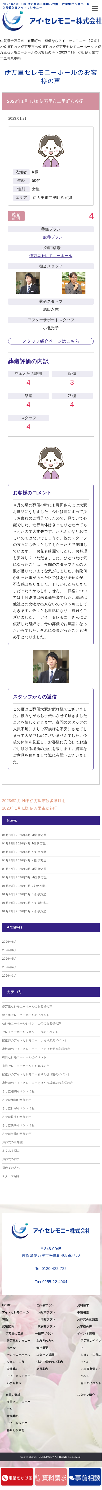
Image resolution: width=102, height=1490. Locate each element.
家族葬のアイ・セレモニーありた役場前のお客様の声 (37, 1083)
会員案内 (42, 1369)
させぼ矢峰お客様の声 (17, 1133)
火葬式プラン (46, 1312)
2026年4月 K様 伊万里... (25, 852)
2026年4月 (9, 967)
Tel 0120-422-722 (51, 1269)
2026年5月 (9, 958)
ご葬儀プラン (45, 1305)
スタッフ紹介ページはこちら (51, 341)
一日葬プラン (46, 1319)
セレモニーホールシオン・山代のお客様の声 (31, 1023)
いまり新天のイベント (91, 1372)
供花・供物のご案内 (49, 1361)
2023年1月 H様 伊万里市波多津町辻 (33, 801)
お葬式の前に (11, 1159)
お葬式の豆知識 (12, 1142)
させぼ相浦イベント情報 (18, 1091)
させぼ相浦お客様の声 (17, 1099)
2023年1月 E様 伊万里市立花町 (29, 808)
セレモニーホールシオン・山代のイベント (30, 1032)
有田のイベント (91, 1383)
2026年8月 (9, 941)
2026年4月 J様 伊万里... (25, 843)
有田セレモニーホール (19, 1405)
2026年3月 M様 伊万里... (25, 869)
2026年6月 (9, 950)
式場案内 (8, 1326)
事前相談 (83, 1312)
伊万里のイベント (91, 1344)
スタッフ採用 (45, 1354)
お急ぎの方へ (45, 1340)
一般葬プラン (51, 237)
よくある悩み (11, 1150)
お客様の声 (84, 1326)
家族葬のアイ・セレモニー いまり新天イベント (34, 1040)
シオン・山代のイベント (91, 1358)
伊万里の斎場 (14, 1333)
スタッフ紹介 (11, 1176)
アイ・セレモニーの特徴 (15, 1316)
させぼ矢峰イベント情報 (18, 1125)
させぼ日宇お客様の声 (17, 1116)
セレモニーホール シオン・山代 (20, 1358)
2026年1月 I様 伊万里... (25, 886)
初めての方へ (11, 1167)
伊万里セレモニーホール (50, 256)
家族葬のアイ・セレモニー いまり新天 (20, 1376)
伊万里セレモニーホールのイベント (25, 1015)
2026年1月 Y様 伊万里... (25, 911)
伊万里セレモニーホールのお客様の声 (27, 1006)
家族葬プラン (46, 1326)
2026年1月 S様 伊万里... (25, 894)
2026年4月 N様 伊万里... (25, 860)
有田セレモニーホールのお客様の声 (25, 1066)
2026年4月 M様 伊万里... (25, 835)
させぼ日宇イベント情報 (18, 1108)
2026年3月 (9, 975)
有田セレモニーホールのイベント (24, 1057)
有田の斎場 (13, 1394)
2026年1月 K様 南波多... (25, 903)
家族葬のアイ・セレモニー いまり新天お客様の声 (36, 1049)
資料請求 (83, 1305)
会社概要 (42, 1347)
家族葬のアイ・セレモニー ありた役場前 (20, 1423)
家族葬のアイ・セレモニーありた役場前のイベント (36, 1074)
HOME (6, 1305)
